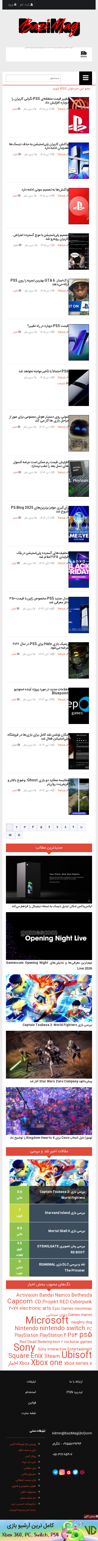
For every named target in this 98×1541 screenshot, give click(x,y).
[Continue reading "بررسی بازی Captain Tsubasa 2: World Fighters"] (49, 998)
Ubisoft (76, 1355)
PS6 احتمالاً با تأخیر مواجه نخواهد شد (44, 371)
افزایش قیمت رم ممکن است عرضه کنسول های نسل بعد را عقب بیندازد (41, 464)
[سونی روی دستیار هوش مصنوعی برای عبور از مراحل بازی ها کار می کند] (79, 433)
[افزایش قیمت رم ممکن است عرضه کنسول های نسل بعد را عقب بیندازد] (79, 479)
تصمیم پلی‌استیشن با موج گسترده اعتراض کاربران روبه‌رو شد (41, 237)
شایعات (61, 383)
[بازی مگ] (49, 26)
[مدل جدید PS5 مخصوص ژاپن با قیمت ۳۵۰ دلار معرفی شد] (79, 615)
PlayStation (27, 1335)
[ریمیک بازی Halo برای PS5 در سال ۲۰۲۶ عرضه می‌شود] (79, 660)
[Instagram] (62, 1472)
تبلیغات (31, 1381)
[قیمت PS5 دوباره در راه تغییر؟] (79, 342)
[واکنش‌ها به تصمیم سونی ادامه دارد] (79, 206)
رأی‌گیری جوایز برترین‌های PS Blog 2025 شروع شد (40, 510)
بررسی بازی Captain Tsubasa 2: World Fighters (57, 1025)
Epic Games (63, 1309)
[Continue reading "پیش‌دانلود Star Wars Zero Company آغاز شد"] (49, 1054)
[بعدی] (10, 835)
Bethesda (81, 1295)
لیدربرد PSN (75, 1392)
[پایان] (19, 835)
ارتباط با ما (76, 1381)
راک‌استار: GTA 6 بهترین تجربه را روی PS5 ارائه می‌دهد (39, 283)
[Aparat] (82, 1472)
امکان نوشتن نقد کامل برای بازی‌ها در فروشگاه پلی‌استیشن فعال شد (38, 737)
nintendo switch (63, 1328)
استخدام (30, 1392)
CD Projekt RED (52, 1302)
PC (89, 1329)
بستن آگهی (90, 1517)
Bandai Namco (55, 1295)
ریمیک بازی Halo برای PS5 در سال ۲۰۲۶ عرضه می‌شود (41, 646)
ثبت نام (25, 4)
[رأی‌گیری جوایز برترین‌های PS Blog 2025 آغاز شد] (79, 524)
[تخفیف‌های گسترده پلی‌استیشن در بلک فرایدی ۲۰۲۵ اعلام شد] (79, 569)
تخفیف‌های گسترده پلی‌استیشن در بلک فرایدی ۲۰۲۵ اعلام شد (42, 555)
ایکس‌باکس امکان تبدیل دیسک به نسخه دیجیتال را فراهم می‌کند (52, 906)
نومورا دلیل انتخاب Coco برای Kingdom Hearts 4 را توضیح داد (51, 1138)
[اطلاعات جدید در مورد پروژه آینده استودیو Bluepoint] (79, 706)
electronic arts (36, 1308)
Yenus (62, 109)
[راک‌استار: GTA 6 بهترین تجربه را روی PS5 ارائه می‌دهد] (79, 297)
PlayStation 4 (53, 1335)
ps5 (85, 1335)
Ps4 (73, 1335)
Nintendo (27, 1328)
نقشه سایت (28, 1413)
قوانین (32, 1402)
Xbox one (47, 1363)
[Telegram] (55, 1472)
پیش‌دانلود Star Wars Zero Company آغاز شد (61, 1081)
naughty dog (81, 1322)
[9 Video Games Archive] (49, 1530)
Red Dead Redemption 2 (42, 1342)
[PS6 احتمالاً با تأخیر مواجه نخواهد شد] (79, 388)
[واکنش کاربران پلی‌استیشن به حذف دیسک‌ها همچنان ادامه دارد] (79, 161)
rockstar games (78, 1342)
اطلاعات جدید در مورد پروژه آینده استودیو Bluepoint (41, 691)
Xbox (25, 1363)
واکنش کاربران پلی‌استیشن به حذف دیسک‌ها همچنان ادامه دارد (39, 146)
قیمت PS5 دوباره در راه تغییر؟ (48, 326)
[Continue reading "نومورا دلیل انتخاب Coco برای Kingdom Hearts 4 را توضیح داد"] (49, 1111)
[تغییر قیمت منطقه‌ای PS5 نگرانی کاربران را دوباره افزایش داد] (79, 115)
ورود (11, 4)
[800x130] (49, 54)
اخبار (14, 109)
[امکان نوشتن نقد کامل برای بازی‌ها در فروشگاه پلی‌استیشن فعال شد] (79, 751)
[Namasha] (69, 1472)
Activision (27, 1295)
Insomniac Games (80, 1312)
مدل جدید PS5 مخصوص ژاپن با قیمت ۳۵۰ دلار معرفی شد (39, 601)
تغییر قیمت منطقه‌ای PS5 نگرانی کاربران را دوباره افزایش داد (40, 101)
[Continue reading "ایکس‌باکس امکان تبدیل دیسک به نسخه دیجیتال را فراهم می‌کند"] (49, 879)
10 (81, 827)
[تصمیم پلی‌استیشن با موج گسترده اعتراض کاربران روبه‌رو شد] (79, 251)
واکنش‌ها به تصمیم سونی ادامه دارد (45, 190)
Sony (25, 1348)
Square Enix (26, 1356)
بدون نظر (28, 109)
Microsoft (48, 1321)
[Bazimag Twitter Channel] (75, 1472)
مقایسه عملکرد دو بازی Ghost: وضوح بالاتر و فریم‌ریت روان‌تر (38, 782)
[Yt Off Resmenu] (85, 78)
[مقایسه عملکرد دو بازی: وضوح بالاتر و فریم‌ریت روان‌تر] (79, 797)
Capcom (21, 1301)
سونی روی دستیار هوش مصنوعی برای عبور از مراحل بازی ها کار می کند (39, 419)
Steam (52, 1356)
